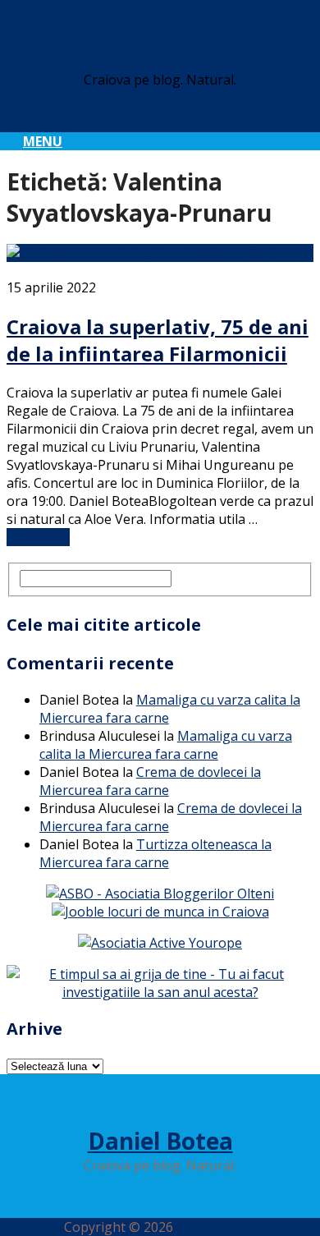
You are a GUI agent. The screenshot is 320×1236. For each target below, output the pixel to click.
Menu (42, 141)
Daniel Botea (160, 55)
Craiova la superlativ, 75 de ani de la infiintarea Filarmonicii (158, 340)
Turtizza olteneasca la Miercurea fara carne (155, 853)
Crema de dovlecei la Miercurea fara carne (150, 781)
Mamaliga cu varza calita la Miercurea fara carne (165, 745)
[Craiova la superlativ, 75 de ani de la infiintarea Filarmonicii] (160, 253)
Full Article (38, 537)
